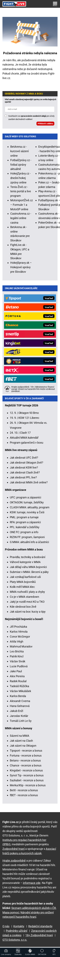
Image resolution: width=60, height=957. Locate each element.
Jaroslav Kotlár (19, 715)
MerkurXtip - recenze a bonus (28, 785)
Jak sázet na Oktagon (23, 745)
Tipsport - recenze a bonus (26, 750)
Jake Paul (16, 671)
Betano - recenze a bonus (25, 760)
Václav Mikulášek (20, 691)
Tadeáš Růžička (19, 686)
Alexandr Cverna (20, 701)
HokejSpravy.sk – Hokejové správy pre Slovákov (21, 267)
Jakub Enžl (16, 711)
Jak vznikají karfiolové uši (25, 577)
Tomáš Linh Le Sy (21, 720)
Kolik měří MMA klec (22, 586)
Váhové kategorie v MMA (25, 562)
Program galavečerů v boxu (26, 442)
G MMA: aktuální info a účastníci (29, 542)
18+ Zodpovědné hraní (39, 935)
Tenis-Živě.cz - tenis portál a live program (20, 191)
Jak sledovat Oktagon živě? (26, 462)
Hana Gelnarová (20, 706)
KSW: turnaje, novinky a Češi (27, 512)
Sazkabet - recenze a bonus (27, 780)
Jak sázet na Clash (21, 740)
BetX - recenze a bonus (24, 790)
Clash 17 (25, 432)
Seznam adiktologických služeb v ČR (33, 908)
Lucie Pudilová (19, 666)
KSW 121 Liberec (28, 417)
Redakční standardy (40, 926)
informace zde (31, 882)
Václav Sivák (17, 661)
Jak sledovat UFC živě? (24, 457)
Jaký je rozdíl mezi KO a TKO (27, 601)
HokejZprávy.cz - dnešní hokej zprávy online (20, 178)
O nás (5, 926)
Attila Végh (16, 641)
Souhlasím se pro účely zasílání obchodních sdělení (31, 117)
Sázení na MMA (19, 735)
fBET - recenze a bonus (24, 795)
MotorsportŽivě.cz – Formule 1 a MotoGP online (21, 205)
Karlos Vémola (19, 631)
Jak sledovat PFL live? (23, 477)
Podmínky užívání (16, 930)
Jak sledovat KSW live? (24, 467)
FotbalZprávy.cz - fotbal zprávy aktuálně (20, 164)
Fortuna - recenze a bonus (26, 755)
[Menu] (55, 3)
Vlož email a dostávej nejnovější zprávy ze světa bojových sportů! (30, 100)
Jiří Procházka (18, 626)
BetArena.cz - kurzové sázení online (19, 151)
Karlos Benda (18, 696)
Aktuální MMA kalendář (24, 437)
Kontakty (18, 926)
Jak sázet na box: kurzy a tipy (28, 611)
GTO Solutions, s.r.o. (14, 939)
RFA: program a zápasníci (25, 522)
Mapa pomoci (10, 912)
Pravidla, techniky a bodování (27, 557)
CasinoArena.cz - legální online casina (20, 218)
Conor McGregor (20, 636)
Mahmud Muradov (21, 646)
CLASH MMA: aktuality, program (29, 507)
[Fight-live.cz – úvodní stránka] (14, 3)
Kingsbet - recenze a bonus (26, 770)
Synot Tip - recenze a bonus (27, 775)
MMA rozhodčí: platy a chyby (27, 591)
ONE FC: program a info (24, 532)
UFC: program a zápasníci (25, 497)
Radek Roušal (18, 681)
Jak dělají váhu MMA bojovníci (28, 567)
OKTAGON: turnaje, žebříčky (27, 502)
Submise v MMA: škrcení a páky (29, 572)
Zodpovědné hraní (13, 848)
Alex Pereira (17, 676)
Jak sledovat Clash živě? (25, 472)
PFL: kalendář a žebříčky (24, 527)
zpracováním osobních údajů (33, 116)
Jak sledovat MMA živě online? (29, 482)
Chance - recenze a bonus (25, 765)
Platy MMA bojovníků (23, 581)
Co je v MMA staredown (24, 596)
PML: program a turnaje (24, 517)
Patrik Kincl (16, 656)
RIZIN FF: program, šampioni (27, 537)
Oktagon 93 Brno (28, 412)
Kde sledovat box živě (23, 606)
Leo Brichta (17, 651)
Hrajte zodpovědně (14, 860)
